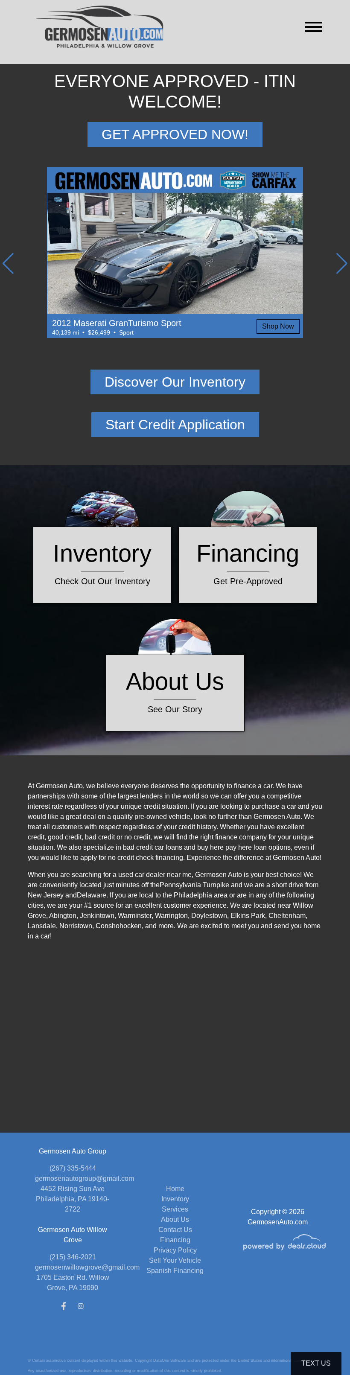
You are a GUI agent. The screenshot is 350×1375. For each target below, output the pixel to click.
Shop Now (278, 326)
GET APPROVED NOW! (175, 134)
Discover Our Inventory (175, 382)
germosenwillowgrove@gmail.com (87, 1267)
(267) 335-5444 (73, 1168)
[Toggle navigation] (314, 26)
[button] (8, 263)
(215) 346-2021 (73, 1257)
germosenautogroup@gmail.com (84, 1178)
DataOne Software (169, 1360)
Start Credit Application (175, 424)
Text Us (316, 1363)
